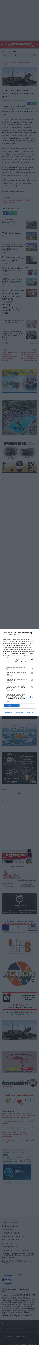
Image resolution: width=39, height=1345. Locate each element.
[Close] (35, 633)
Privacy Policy (30, 712)
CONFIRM (12, 705)
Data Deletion (8, 712)
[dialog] (19, 672)
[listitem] (19, 668)
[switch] (31, 673)
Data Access (19, 712)
